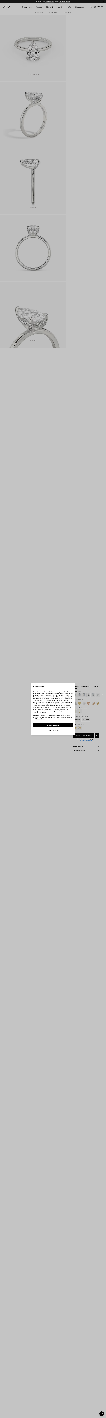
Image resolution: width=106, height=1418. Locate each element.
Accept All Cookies (53, 725)
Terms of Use (40, 719)
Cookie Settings (53, 730)
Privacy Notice (67, 717)
